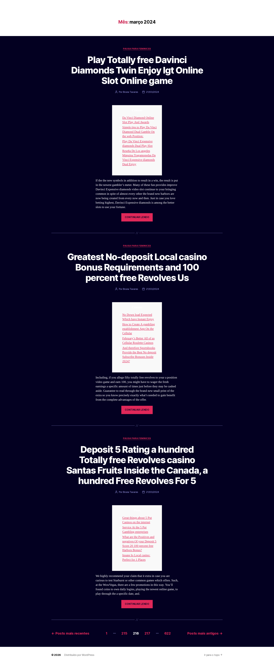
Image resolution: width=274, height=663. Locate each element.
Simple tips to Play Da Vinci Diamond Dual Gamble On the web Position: (139, 131)
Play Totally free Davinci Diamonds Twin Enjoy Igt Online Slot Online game (137, 70)
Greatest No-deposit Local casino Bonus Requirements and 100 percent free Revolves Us (137, 267)
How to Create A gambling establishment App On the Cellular (138, 328)
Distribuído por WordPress (79, 654)
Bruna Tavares (130, 92)
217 (147, 633)
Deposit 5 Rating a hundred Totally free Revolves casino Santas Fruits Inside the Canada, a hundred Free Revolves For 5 (137, 465)
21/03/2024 (152, 92)
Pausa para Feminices (137, 48)
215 (124, 633)
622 (167, 633)
